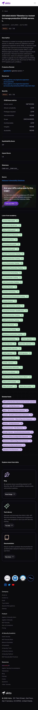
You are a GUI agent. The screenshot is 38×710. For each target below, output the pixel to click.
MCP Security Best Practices (10, 657)
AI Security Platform (7, 654)
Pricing (4, 628)
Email (3, 600)
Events (4, 679)
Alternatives (5, 671)
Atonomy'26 (6, 665)
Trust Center (5, 603)
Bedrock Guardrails (7, 642)
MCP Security (6, 622)
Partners (4, 676)
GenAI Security (6, 636)
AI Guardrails (5, 645)
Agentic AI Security (7, 620)
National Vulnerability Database (13, 180)
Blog (3, 673)
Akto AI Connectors (7, 625)
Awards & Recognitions (8, 606)
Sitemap (4, 608)
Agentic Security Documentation (11, 668)
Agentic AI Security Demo (9, 617)
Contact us (5, 597)
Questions (5, 681)
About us (4, 595)
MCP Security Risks (7, 639)
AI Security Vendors (7, 651)
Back (6, 11)
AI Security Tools (6, 648)
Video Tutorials (6, 684)
